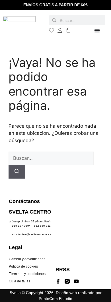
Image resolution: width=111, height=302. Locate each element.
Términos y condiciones (27, 274)
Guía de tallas (19, 281)
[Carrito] (68, 30)
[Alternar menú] (97, 30)
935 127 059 (20, 225)
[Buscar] (17, 172)
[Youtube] (76, 281)
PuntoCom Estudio (55, 298)
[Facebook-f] (58, 281)
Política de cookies (23, 266)
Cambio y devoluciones (27, 259)
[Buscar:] (51, 158)
